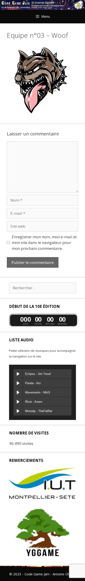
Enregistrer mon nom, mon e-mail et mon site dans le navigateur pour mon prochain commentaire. (44, 242)
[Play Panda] (18, 383)
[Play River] (18, 401)
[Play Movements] (18, 392)
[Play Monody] (18, 410)
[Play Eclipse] (18, 373)
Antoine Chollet (64, 574)
